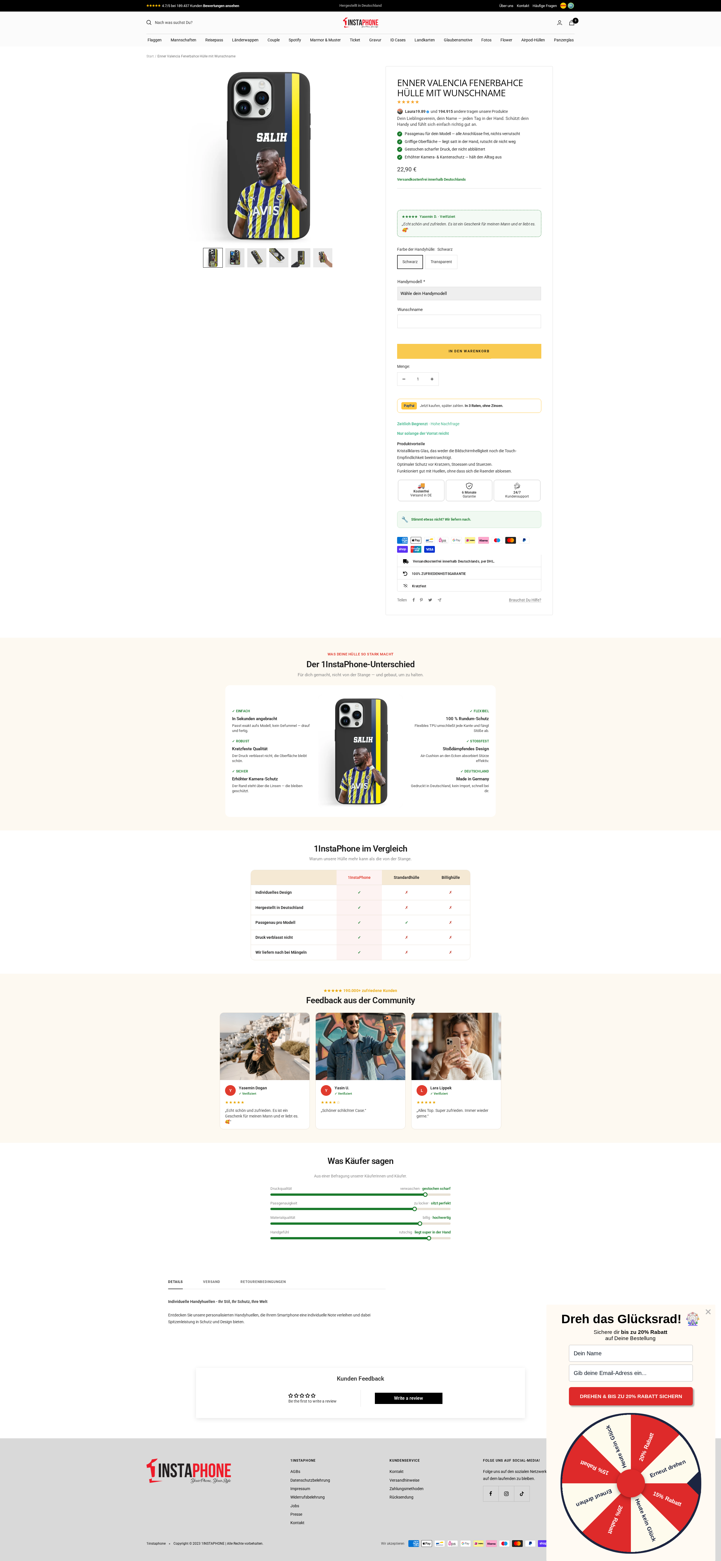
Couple (274, 40)
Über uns (506, 6)
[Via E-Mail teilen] (439, 600)
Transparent (441, 261)
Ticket (355, 40)
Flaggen (155, 40)
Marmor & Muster (325, 40)
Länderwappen (245, 40)
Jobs (294, 1506)
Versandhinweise (404, 1480)
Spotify (295, 40)
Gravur (375, 40)
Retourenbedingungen (263, 1282)
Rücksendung (401, 1497)
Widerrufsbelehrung (307, 1497)
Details (175, 1282)
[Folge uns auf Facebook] (491, 1493)
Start (150, 56)
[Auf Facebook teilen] (414, 600)
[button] (213, 258)
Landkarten (425, 40)
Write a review (408, 1398)
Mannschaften (183, 40)
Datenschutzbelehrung (310, 1480)
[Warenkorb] (572, 22)
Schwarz (410, 261)
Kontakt (523, 6)
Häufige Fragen (545, 6)
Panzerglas (564, 40)
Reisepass (214, 40)
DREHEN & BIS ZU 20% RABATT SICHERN (631, 1396)
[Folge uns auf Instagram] (506, 1493)
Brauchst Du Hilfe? (525, 600)
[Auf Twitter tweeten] (430, 600)
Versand (211, 1282)
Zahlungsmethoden (407, 1488)
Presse (296, 1514)
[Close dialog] (708, 1312)
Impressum (300, 1488)
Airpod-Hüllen (533, 40)
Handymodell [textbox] (411, 281)
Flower (506, 40)
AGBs (295, 1471)
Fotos (486, 40)
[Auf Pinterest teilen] (421, 600)
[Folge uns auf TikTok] (521, 1493)
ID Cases (398, 40)
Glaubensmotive (458, 40)
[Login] (559, 22)
